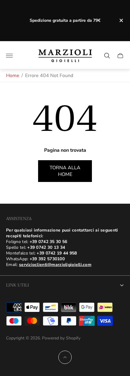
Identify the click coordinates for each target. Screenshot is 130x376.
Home (12, 75)
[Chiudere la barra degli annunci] (121, 20)
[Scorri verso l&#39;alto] (65, 357)
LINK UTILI (17, 285)
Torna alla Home (65, 171)
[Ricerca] (107, 55)
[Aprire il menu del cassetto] (9, 55)
